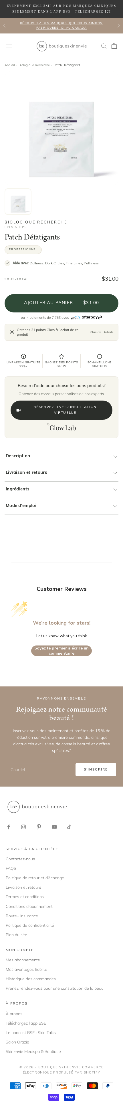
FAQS (11, 868)
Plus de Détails (102, 332)
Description (18, 456)
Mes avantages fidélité (26, 969)
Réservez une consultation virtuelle (65, 410)
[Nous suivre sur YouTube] (54, 827)
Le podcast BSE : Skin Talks (31, 1032)
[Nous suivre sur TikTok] (69, 827)
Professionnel (23, 249)
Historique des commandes (31, 978)
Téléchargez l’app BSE (26, 1023)
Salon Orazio (17, 1042)
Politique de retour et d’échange (35, 877)
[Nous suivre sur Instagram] (23, 827)
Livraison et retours (26, 473)
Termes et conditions (25, 896)
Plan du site (16, 934)
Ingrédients (17, 489)
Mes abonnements (23, 960)
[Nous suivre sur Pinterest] (38, 826)
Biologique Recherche (34, 65)
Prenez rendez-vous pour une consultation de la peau (55, 988)
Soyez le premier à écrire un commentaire (61, 650)
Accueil (10, 65)
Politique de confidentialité (30, 925)
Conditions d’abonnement (29, 906)
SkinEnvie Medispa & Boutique (33, 1051)
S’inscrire (96, 769)
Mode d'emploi (21, 506)
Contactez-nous (20, 859)
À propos (14, 1013)
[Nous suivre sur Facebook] (8, 827)
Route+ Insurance (22, 915)
